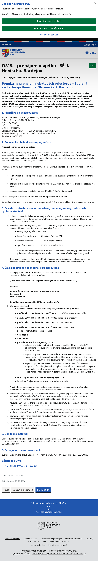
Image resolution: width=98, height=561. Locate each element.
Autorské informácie (73, 538)
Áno (49, 506)
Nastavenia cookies (49, 34)
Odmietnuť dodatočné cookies (49, 28)
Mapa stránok (33, 541)
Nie (49, 509)
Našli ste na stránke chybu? (49, 511)
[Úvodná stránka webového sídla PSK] (13, 53)
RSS (44, 541)
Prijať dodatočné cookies (49, 21)
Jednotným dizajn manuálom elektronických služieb (57, 553)
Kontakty (89, 538)
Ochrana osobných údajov (51, 538)
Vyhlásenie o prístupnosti (59, 541)
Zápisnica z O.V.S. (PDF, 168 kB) (22, 465)
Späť (92, 65)
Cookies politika (30, 538)
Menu (92, 53)
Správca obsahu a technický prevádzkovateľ (49, 545)
